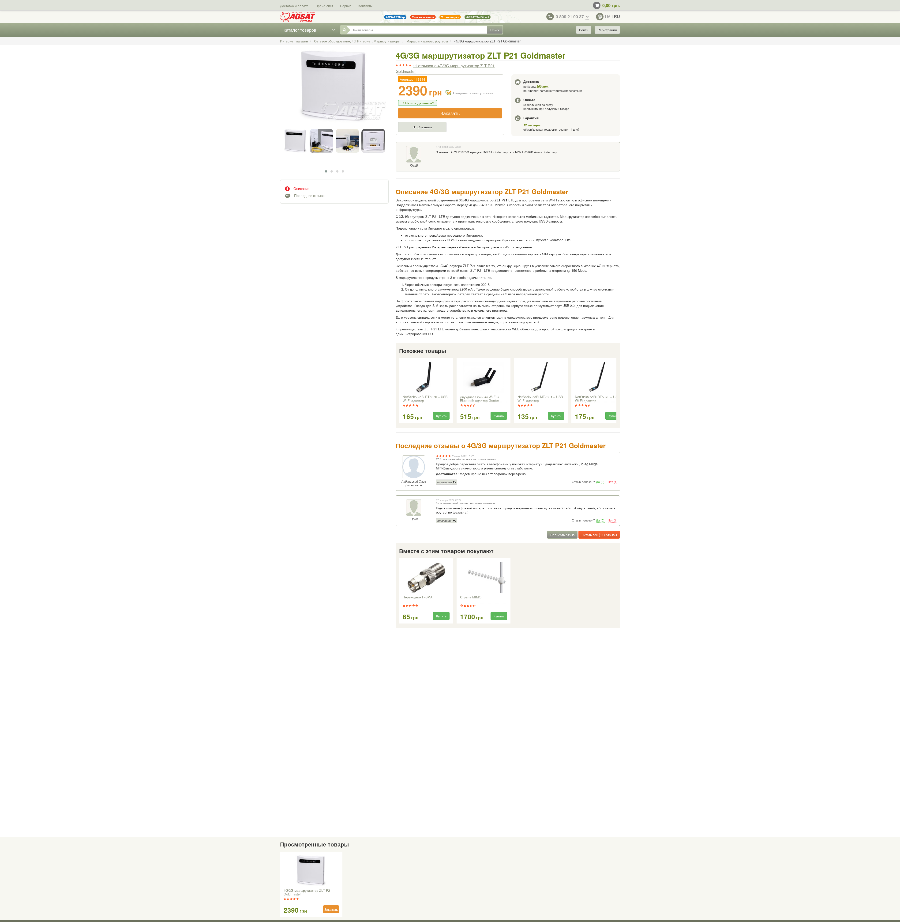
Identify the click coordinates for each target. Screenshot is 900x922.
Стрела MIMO (470, 597)
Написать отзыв (562, 534)
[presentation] (399, 390)
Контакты (365, 5)
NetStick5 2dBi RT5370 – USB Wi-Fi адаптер (425, 399)
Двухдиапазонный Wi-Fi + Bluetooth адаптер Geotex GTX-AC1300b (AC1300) (479, 399)
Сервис (345, 5)
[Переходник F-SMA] (426, 577)
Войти (583, 29)
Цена (406, 134)
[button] (326, 171)
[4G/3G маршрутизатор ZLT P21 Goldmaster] (334, 91)
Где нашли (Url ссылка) (446, 134)
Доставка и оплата (294, 5)
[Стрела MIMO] (483, 577)
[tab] (334, 188)
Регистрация (607, 29)
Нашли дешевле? (419, 103)
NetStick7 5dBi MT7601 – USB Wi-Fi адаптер (540, 399)
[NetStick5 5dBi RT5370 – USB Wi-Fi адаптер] (598, 377)
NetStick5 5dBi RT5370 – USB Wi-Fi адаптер (597, 399)
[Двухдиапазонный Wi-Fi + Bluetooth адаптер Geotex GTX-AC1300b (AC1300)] (483, 377)
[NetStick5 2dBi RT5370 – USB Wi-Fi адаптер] (426, 377)
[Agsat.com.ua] (297, 17)
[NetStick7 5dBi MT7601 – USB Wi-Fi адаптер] (541, 377)
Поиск (494, 29)
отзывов (445, 68)
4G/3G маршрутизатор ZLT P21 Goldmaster (308, 892)
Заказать (450, 113)
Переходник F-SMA (417, 597)
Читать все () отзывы (599, 534)
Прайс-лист (324, 5)
